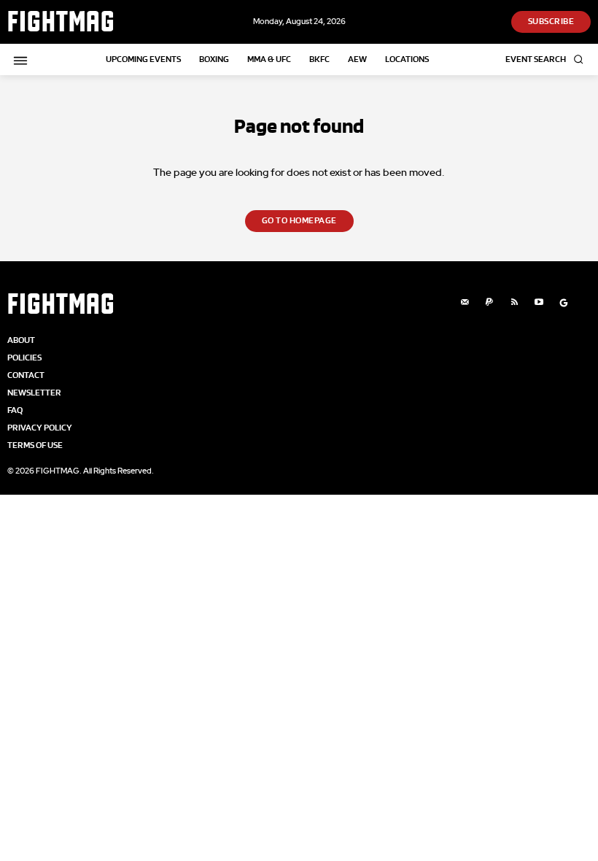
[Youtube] (539, 303)
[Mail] (464, 303)
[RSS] (514, 303)
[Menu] (18, 60)
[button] (548, 59)
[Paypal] (489, 303)
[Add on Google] (563, 303)
